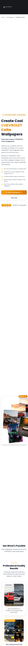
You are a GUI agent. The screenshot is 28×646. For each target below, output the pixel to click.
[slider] (14, 595)
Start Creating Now (14, 192)
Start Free (14, 198)
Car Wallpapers (10, 17)
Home (2, 17)
